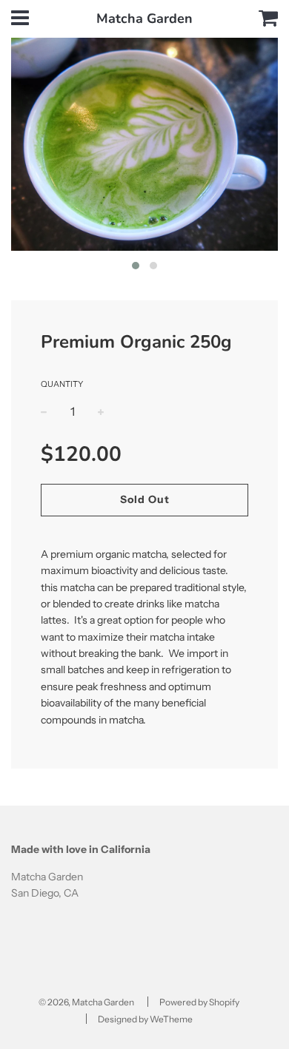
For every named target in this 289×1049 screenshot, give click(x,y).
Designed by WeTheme (145, 1019)
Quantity (62, 384)
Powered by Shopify (199, 1002)
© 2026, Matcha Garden (86, 1002)
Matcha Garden (144, 18)
